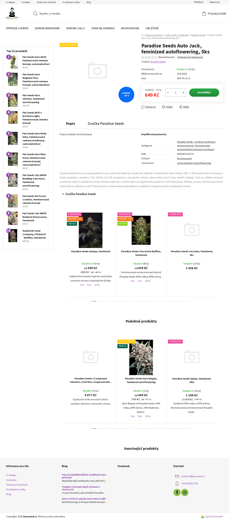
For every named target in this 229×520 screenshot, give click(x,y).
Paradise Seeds (158, 61)
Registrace (214, 2)
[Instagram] (184, 492)
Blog (89, 2)
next (220, 256)
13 (175, 428)
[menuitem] (17, 28)
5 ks (89, 285)
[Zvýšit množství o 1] (183, 92)
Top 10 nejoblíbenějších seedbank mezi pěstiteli (84, 476)
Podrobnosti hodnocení (190, 57)
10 (157, 428)
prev (62, 256)
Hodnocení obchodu (46, 2)
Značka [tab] (106, 123)
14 (182, 428)
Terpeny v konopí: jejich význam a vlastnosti (81, 488)
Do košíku (204, 92)
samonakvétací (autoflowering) (194, 163)
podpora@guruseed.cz (193, 476)
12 (169, 428)
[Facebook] (177, 492)
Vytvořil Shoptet (214, 516)
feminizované (184, 158)
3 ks (82, 285)
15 (188, 428)
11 (163, 428)
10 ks (97, 285)
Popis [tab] (70, 123)
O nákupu (10, 2)
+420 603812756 (189, 483)
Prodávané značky (71, 2)
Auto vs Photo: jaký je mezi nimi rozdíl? (84, 499)
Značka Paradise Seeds (80, 194)
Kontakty (26, 2)
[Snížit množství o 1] (167, 92)
